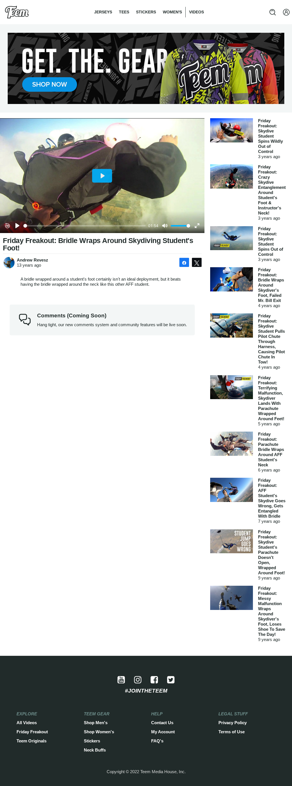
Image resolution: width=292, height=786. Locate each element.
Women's (172, 12)
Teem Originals (31, 740)
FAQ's (157, 740)
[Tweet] (196, 262)
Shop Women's (99, 731)
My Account (163, 731)
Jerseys (103, 12)
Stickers (146, 12)
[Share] (184, 262)
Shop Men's (96, 722)
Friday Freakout (32, 731)
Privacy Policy (232, 722)
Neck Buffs (95, 750)
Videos (196, 12)
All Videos (27, 722)
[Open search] (272, 12)
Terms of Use (231, 731)
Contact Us (162, 722)
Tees (124, 12)
